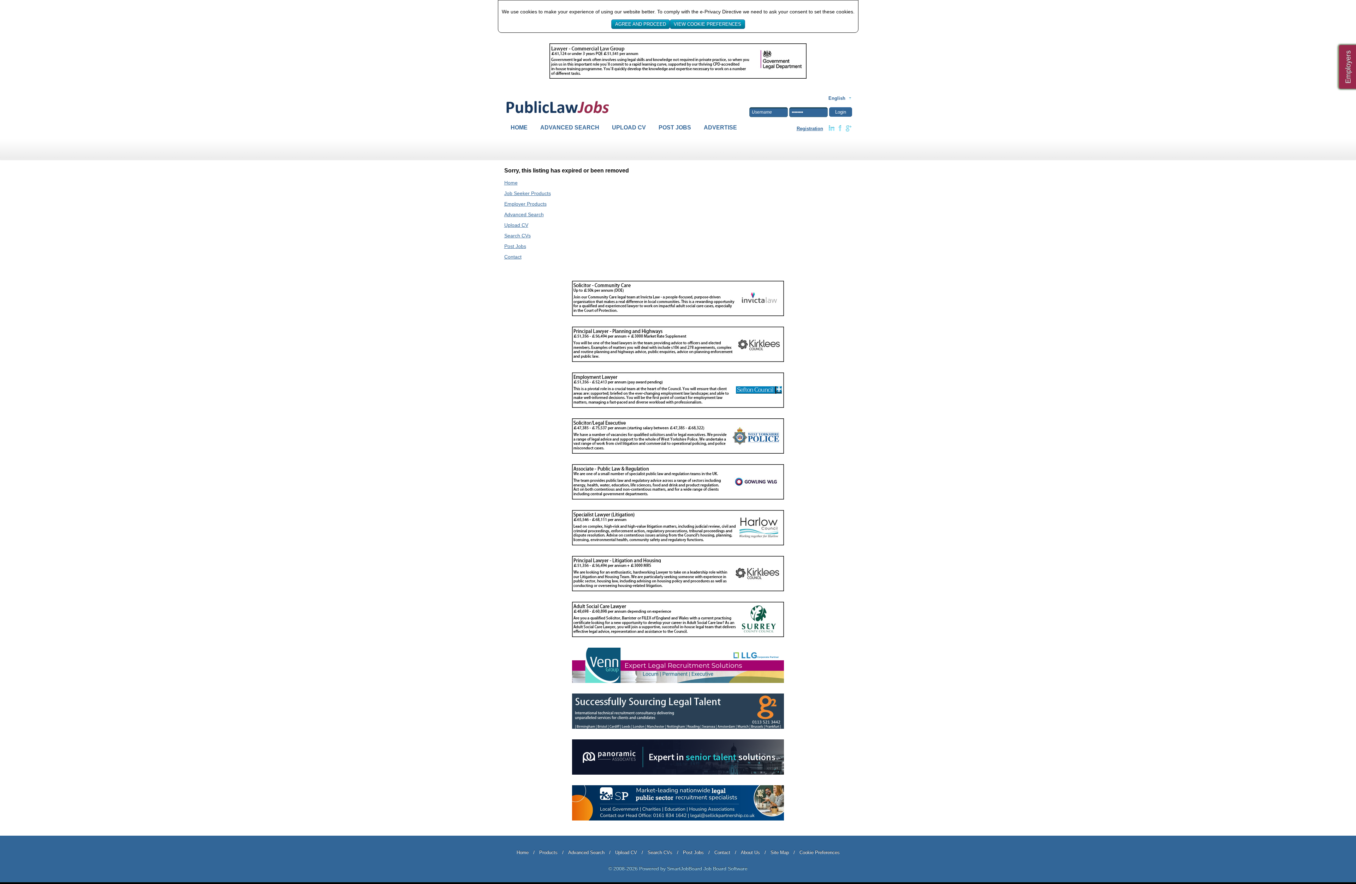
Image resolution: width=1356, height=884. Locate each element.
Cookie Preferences (819, 852)
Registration (810, 128)
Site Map (780, 852)
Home (519, 128)
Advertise (720, 128)
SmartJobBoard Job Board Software (707, 868)
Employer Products (525, 204)
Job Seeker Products (527, 193)
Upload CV (629, 128)
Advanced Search (569, 128)
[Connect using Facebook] (840, 128)
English (836, 98)
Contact (513, 257)
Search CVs (517, 235)
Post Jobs (675, 128)
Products (548, 852)
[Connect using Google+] (848, 128)
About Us (750, 852)
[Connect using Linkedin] (831, 128)
